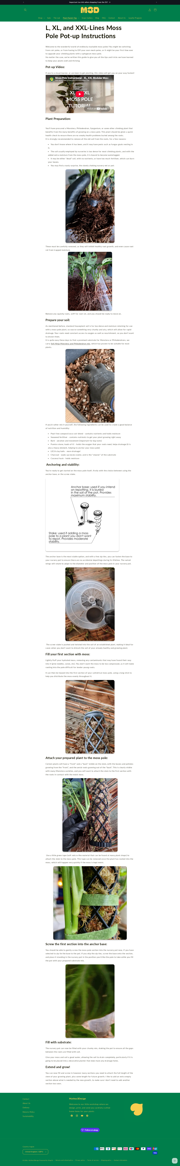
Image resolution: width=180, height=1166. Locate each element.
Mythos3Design (34, 1160)
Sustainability (28, 1116)
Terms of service (93, 1160)
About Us (26, 1103)
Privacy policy (80, 1160)
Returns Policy (28, 1112)
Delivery (26, 1108)
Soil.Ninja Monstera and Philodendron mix (70, 343)
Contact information (120, 1160)
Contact (26, 1099)
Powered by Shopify (46, 1160)
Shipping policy (106, 1160)
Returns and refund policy (64, 1160)
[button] (25, 10)
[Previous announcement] (23, 2)
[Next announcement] (156, 2)
